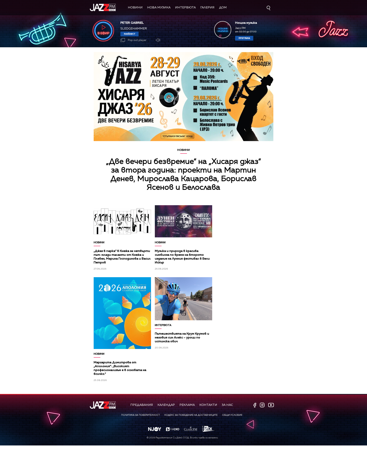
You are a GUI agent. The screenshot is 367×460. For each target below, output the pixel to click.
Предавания (141, 405)
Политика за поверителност (140, 415)
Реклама (187, 405)
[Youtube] (271, 405)
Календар (166, 405)
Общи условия (232, 415)
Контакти (208, 405)
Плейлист (129, 33)
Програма (244, 38)
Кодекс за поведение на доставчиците (191, 415)
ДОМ (223, 7)
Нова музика (159, 7)
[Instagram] (262, 405)
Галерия (207, 7)
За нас (227, 405)
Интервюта (185, 7)
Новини (135, 7)
